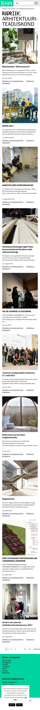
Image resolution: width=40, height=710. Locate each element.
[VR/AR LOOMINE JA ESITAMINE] (20, 291)
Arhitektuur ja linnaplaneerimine (12, 81)
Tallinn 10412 (8, 684)
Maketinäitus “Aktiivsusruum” (16, 66)
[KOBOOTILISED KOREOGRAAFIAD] (20, 164)
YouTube (5, 673)
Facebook (6, 660)
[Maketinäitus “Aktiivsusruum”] (20, 46)
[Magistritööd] (20, 478)
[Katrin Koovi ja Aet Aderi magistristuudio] (20, 414)
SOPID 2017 (8, 126)
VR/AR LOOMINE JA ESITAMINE (16, 311)
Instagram (6, 662)
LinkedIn (6, 667)
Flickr (4, 669)
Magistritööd (8, 499)
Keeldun (19, 705)
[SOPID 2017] (20, 105)
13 (30, 649)
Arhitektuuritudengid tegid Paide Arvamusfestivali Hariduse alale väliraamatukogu (17, 249)
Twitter (5, 664)
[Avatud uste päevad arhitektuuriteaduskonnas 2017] (20, 602)
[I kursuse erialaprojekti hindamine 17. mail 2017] (20, 352)
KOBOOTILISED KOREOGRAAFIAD (17, 185)
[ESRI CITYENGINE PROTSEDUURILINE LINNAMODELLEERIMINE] (20, 537)
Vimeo (5, 671)
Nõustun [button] (12, 705)
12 (25, 649)
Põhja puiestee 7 (9, 682)
